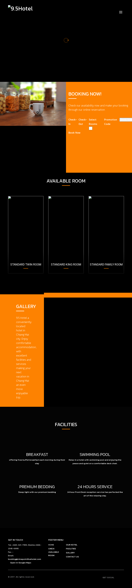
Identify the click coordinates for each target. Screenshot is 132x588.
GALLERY (70, 552)
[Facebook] (116, 4)
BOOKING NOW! (65, 71)
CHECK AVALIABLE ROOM (53, 552)
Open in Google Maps (20, 562)
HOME (51, 544)
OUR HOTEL (71, 544)
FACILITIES (71, 548)
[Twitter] (121, 4)
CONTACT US (72, 556)
